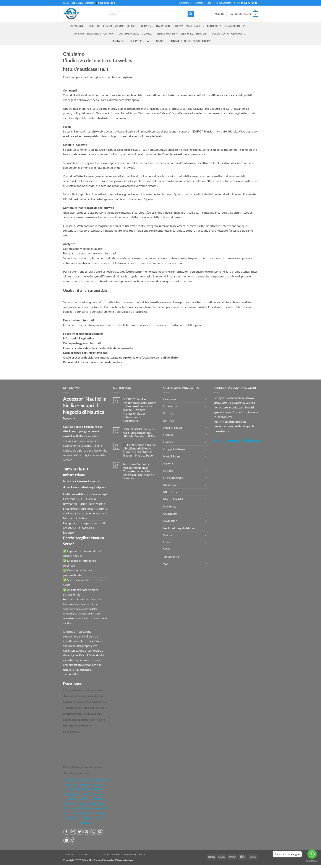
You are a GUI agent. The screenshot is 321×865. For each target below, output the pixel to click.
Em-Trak (79, 33)
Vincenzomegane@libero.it (237, 440)
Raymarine (76, 25)
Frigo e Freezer (172, 427)
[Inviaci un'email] (245, 3)
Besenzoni (118, 41)
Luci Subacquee (129, 33)
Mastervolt (194, 25)
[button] (223, 3)
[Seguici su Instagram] (238, 3)
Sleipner (136, 41)
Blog (209, 2)
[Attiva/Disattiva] (205, 399)
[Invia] (191, 14)
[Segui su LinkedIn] (256, 3)
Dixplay (178, 25)
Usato (160, 41)
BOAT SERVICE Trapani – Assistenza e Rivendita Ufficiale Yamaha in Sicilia (139, 432)
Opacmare (238, 33)
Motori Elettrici (173, 499)
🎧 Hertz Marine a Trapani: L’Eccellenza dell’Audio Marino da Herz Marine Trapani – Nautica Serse (140, 450)
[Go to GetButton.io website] (312, 861)
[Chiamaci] (249, 3)
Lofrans (145, 25)
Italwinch (163, 25)
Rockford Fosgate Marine (106, 25)
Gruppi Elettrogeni (194, 33)
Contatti (198, 2)
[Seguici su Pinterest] (253, 3)
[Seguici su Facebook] (235, 3)
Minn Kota (214, 25)
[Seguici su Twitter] (242, 3)
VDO (246, 25)
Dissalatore (232, 25)
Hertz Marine (166, 33)
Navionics (94, 33)
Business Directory (197, 41)
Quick (131, 25)
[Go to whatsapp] (312, 854)
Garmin (108, 33)
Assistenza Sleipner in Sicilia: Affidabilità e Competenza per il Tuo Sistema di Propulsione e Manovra (138, 471)
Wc (149, 41)
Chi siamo (184, 2)
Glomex (147, 33)
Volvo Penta (220, 33)
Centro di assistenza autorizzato (123, 854)
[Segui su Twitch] (73, 840)
